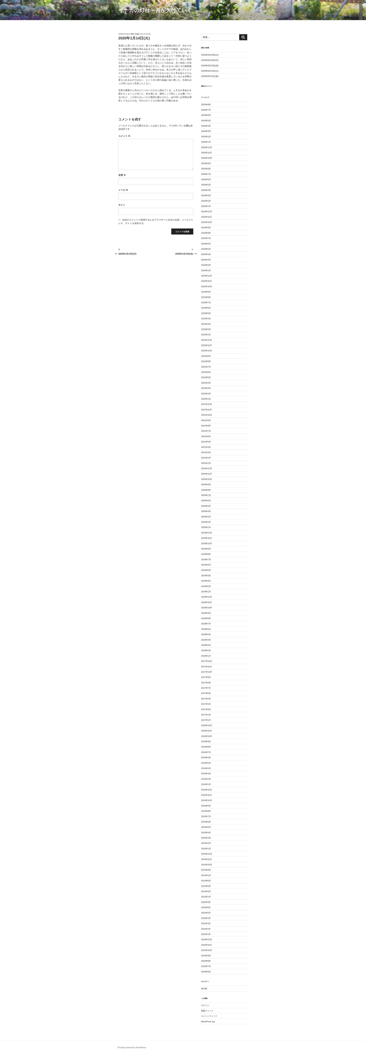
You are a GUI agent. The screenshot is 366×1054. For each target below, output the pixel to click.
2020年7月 (206, 495)
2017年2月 (206, 715)
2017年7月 (206, 688)
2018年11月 (206, 602)
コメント (124, 136)
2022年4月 (206, 383)
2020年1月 (206, 527)
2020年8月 (206, 490)
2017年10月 (206, 672)
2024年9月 (206, 227)
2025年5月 (206, 185)
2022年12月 (206, 340)
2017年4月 (206, 704)
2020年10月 (206, 479)
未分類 (204, 988)
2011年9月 (206, 902)
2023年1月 (206, 334)
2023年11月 (206, 281)
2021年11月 (206, 409)
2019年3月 (206, 581)
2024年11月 (206, 217)
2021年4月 (206, 447)
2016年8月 (206, 747)
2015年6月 (206, 822)
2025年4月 (206, 190)
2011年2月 (206, 929)
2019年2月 (206, 586)
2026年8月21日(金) (210, 76)
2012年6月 (206, 886)
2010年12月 (206, 939)
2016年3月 (206, 773)
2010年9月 (206, 955)
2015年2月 (206, 843)
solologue (145, 34)
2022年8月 (206, 361)
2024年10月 (206, 222)
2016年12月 (206, 725)
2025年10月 (206, 158)
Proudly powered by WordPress (132, 1047)
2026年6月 (206, 115)
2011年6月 (206, 907)
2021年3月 (206, 452)
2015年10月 (206, 800)
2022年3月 (206, 388)
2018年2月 (206, 650)
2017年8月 (206, 682)
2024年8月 (206, 233)
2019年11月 (206, 538)
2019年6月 (206, 565)
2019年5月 (206, 570)
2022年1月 (206, 399)
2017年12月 (206, 661)
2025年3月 (206, 195)
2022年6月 (206, 372)
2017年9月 (206, 677)
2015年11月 (206, 795)
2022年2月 (206, 393)
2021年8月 (206, 425)
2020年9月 (206, 484)
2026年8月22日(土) (210, 71)
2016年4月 (206, 768)
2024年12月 (206, 211)
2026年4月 (206, 126)
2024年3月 (206, 260)
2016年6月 (206, 757)
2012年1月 (206, 897)
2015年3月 (206, 838)
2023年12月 (206, 276)
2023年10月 (206, 286)
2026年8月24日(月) (210, 60)
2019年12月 (206, 533)
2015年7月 (206, 816)
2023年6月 (206, 308)
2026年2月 (206, 136)
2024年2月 (206, 265)
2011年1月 (206, 934)
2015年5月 (206, 827)
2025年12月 (206, 147)
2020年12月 (206, 468)
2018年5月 (206, 634)
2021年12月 (206, 404)
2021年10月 (206, 415)
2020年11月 (206, 474)
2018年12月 (206, 597)
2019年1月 (206, 591)
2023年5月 (206, 313)
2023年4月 (206, 318)
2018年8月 (206, 618)
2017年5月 (206, 699)
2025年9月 (206, 163)
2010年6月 (206, 972)
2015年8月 (206, 811)
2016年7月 (206, 752)
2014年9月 (206, 870)
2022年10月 (206, 350)
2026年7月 (206, 110)
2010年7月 (206, 966)
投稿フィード (207, 1011)
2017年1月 (206, 720)
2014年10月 (206, 864)
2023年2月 (206, 329)
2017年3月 (206, 709)
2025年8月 (206, 169)
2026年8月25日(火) (210, 55)
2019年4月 (206, 575)
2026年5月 (206, 120)
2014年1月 (206, 875)
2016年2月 (206, 779)
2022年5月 (206, 377)
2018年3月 (206, 645)
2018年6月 (206, 629)
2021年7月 (206, 431)
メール (123, 190)
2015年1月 (206, 848)
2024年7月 (206, 238)
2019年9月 (206, 549)
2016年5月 (206, 763)
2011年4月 (206, 918)
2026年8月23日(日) (210, 65)
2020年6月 (206, 500)
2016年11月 (206, 731)
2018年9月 (206, 613)
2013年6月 (206, 880)
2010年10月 (206, 950)
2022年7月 (206, 367)
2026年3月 (206, 131)
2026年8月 (206, 104)
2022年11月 (206, 345)
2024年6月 (206, 244)
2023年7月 (206, 302)
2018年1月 (206, 656)
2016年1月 (206, 784)
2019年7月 (206, 559)
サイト (121, 205)
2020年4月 (206, 511)
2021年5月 (206, 442)
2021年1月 (206, 463)
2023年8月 (206, 297)
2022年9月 (206, 356)
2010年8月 (206, 961)
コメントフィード (209, 1016)
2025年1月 (206, 206)
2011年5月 (206, 913)
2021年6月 (206, 436)
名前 (122, 175)
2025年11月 (206, 152)
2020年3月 (206, 517)
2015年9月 (206, 806)
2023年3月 (206, 324)
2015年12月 (206, 790)
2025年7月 (206, 174)
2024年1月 (206, 270)
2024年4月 (206, 254)
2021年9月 (206, 420)
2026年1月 (206, 142)
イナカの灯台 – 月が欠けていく (155, 10)
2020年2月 (206, 522)
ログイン (205, 1005)
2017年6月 (206, 693)
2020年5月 (206, 506)
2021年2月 (206, 458)
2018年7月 (206, 623)
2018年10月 (206, 607)
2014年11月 (206, 859)
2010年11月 (206, 945)
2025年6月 (206, 179)
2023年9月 (206, 292)
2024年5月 (206, 249)
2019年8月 (206, 554)
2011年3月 (206, 923)
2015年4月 (206, 832)
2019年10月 (206, 543)
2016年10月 (206, 736)
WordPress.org (208, 1021)
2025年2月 (206, 201)
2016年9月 (206, 741)
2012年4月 (206, 891)
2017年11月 (206, 666)
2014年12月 (206, 854)
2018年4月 (206, 640)
